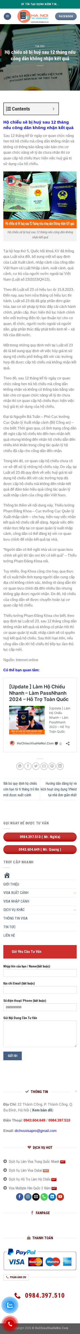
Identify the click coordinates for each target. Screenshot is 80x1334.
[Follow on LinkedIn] (52, 1197)
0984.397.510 (59, 1120)
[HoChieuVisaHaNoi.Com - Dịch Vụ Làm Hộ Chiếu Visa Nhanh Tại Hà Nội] (33, 16)
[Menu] (7, 16)
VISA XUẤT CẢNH (15, 893)
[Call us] (44, 1197)
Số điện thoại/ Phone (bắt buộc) (24, 1001)
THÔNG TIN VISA (15, 918)
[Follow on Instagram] (28, 1197)
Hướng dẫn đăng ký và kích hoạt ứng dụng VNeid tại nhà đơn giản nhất (59, 789)
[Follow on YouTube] (60, 1197)
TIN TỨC (40, 46)
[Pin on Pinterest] (52, 766)
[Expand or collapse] (53, 109)
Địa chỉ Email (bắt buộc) (19, 984)
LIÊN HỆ (9, 936)
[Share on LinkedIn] (60, 766)
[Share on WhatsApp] (20, 766)
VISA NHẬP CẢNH (16, 901)
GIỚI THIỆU (11, 884)
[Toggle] (75, 892)
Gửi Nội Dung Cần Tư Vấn (20, 1018)
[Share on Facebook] (28, 766)
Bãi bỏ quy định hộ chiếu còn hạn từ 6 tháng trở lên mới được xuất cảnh (21, 789)
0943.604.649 (34, 1120)
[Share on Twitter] (36, 766)
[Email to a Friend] (44, 766)
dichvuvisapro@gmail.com (35, 1131)
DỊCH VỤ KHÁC (14, 910)
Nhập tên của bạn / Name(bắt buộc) (26, 966)
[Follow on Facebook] (19, 1197)
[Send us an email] (36, 1197)
